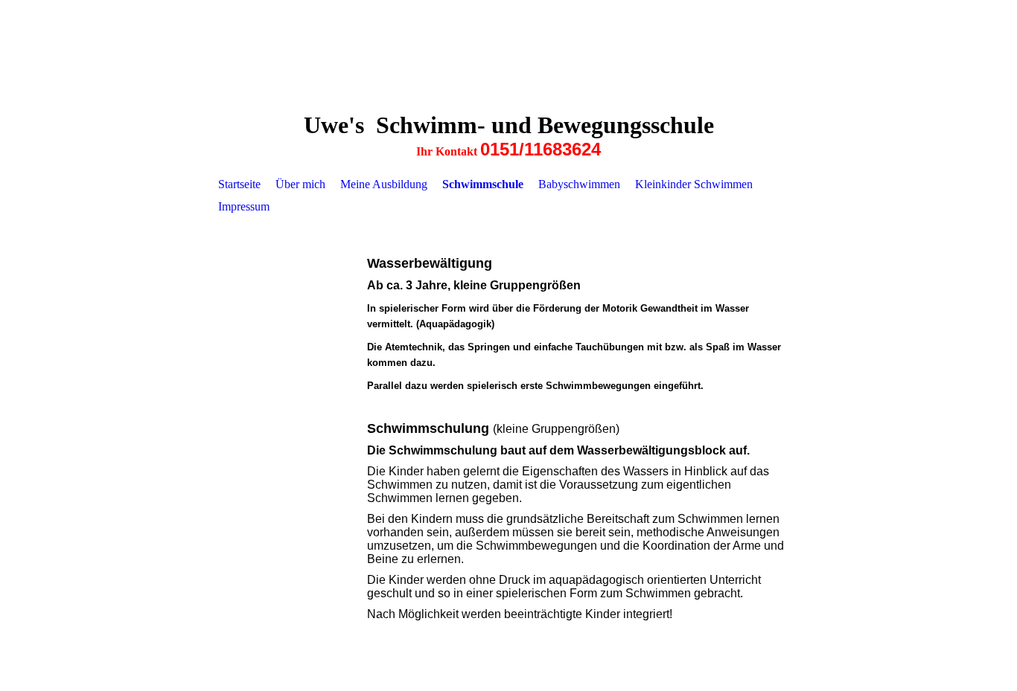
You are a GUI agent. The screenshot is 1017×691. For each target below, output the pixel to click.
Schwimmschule (482, 184)
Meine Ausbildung (383, 184)
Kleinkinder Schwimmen (694, 184)
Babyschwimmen (579, 184)
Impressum (244, 206)
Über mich (300, 184)
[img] (508, 52)
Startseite (239, 184)
